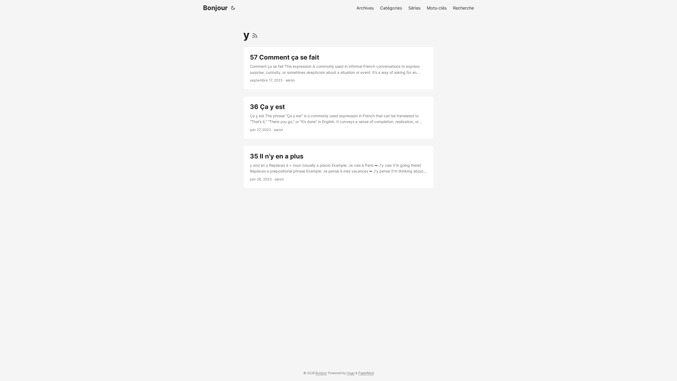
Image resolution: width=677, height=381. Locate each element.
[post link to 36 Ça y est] (338, 117)
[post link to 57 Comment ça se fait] (338, 68)
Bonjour (215, 8)
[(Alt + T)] (233, 8)
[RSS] (255, 34)
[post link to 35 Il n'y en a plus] (338, 167)
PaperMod (366, 373)
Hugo (351, 373)
